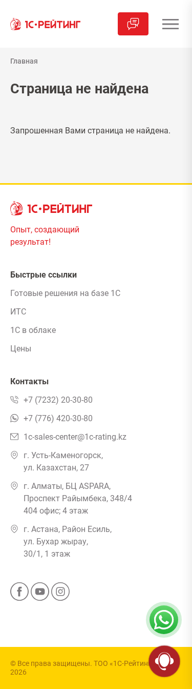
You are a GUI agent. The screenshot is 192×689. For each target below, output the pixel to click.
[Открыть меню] (170, 23)
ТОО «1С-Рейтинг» (124, 663)
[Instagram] (60, 594)
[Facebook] (19, 594)
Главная (24, 61)
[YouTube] (40, 594)
